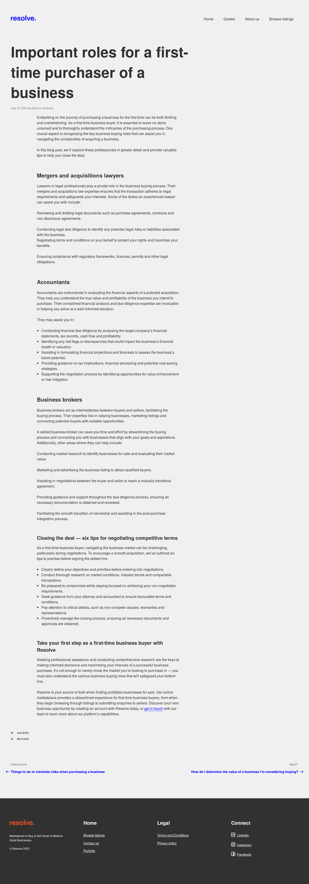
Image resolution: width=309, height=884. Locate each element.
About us (252, 18)
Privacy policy (167, 843)
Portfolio (89, 850)
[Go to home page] (44, 823)
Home (209, 18)
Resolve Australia (42, 108)
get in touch (153, 708)
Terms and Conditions (173, 835)
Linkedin (243, 835)
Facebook (244, 854)
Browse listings (281, 18)
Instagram (244, 845)
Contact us (91, 843)
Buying (23, 739)
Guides (229, 18)
